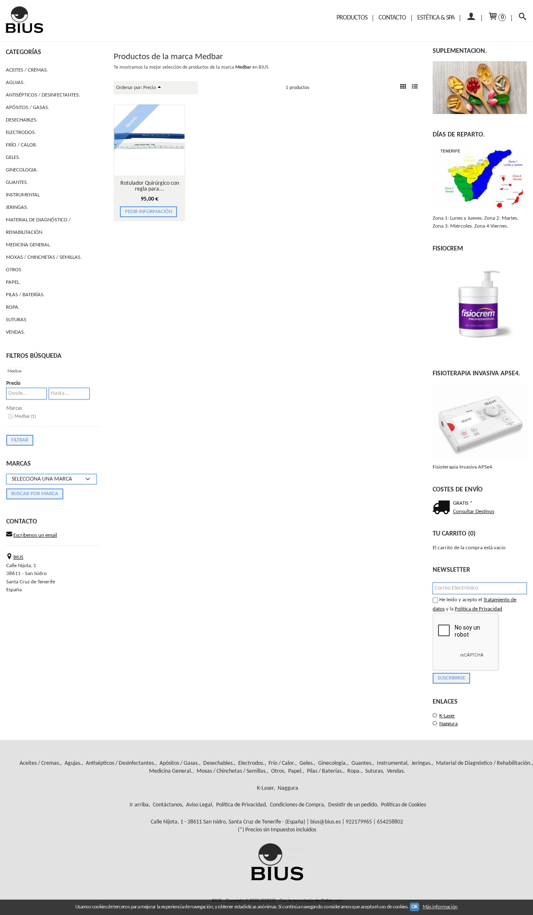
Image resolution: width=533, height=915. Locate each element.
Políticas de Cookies (403, 805)
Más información (440, 907)
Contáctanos (167, 805)
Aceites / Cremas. (27, 70)
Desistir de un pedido (352, 805)
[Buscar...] (522, 18)
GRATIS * (462, 503)
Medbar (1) (25, 416)
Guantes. (17, 182)
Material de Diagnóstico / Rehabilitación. (38, 226)
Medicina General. (28, 245)
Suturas (16, 319)
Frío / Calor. (21, 145)
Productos (351, 18)
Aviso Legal (199, 805)
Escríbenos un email (35, 535)
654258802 (390, 822)
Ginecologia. (22, 170)
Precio (13, 383)
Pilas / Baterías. (25, 295)
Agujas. (15, 82)
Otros (13, 270)
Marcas (14, 408)
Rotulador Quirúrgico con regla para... (149, 186)
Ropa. (13, 307)
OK (414, 907)
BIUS (18, 557)
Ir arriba (139, 805)
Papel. (13, 282)
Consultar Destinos (473, 511)
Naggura (448, 724)
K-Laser (447, 716)
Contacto (392, 18)
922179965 (359, 822)
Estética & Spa (435, 18)
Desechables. (21, 120)
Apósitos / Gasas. (27, 107)
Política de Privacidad (478, 609)
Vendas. (15, 332)
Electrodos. (21, 132)
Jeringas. (17, 207)
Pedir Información (148, 211)
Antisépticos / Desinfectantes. (43, 95)
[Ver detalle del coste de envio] (443, 508)
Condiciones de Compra (297, 805)
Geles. (13, 157)
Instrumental (23, 195)
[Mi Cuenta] (470, 18)
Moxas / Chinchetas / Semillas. (44, 257)
